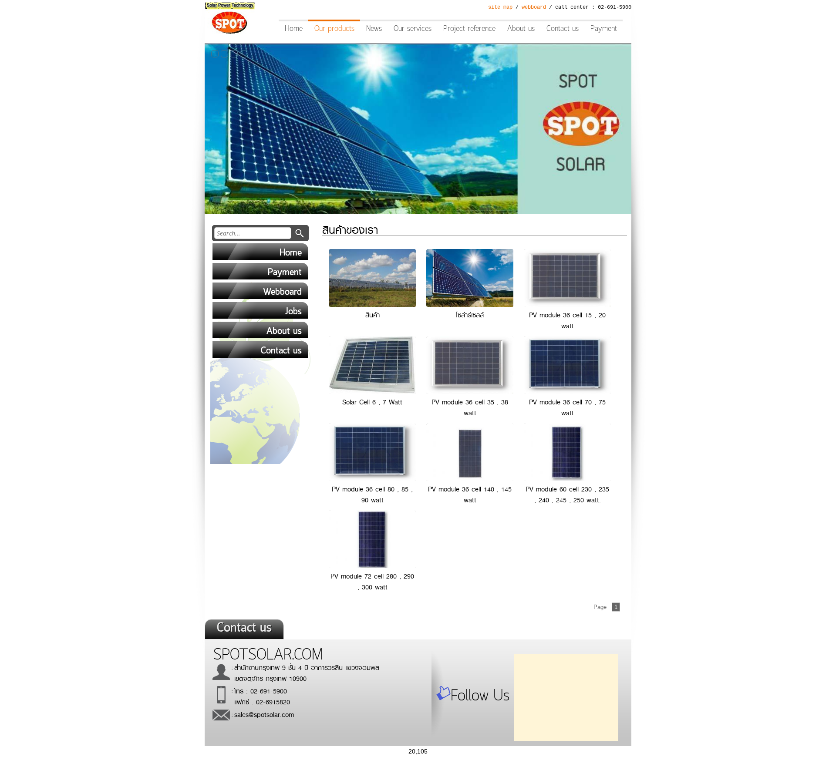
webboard (534, 7)
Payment (603, 29)
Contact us (562, 29)
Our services (412, 29)
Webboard (282, 292)
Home (294, 29)
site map (500, 7)
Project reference (469, 29)
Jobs (293, 312)
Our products (334, 29)
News (374, 29)
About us (521, 29)
